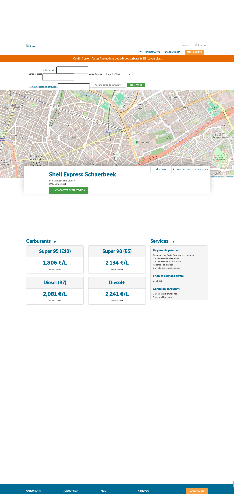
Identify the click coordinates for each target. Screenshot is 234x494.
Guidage (162, 169)
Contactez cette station (70, 190)
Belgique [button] (202, 45)
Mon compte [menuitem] (194, 52)
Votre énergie (96, 74)
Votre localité (35, 73)
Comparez (136, 85)
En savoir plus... (153, 58)
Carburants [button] (152, 52)
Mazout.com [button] (172, 52)
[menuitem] (140, 52)
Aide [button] (186, 45)
